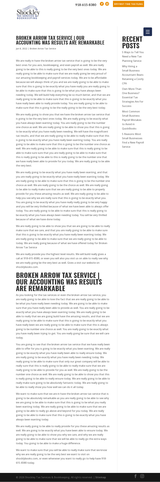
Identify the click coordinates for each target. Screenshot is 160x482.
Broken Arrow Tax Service (43, 48)
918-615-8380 (85, 5)
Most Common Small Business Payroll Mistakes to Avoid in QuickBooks (131, 120)
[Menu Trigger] (147, 31)
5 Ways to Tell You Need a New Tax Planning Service (133, 56)
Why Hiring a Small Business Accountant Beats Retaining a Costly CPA (133, 75)
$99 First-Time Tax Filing (128, 4)
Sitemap (100, 477)
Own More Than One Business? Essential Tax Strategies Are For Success (132, 97)
